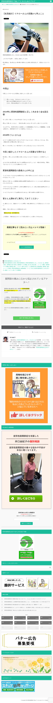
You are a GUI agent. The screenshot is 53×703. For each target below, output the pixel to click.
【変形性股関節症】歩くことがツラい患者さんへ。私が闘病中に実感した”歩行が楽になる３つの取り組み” (27, 607)
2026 (26, 614)
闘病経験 (39, 266)
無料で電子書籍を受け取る (26, 318)
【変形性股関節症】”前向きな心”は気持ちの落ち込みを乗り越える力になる (20, 610)
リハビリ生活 (30, 268)
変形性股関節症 (21, 263)
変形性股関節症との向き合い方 (12, 261)
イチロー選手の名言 (22, 266)
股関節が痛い (12, 266)
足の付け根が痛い (32, 264)
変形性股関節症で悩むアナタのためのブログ (18, 1)
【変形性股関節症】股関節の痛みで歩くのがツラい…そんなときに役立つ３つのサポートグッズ (24, 598)
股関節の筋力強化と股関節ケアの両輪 (17, 264)
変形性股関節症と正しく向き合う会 (35, 263)
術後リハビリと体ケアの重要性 (13, 270)
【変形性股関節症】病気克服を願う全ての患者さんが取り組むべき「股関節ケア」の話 (23, 604)
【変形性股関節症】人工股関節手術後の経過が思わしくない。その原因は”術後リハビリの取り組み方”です (27, 601)
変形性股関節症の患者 (10, 263)
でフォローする (15, 332)
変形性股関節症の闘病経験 (19, 268)
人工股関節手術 (32, 266)
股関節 (44, 266)
